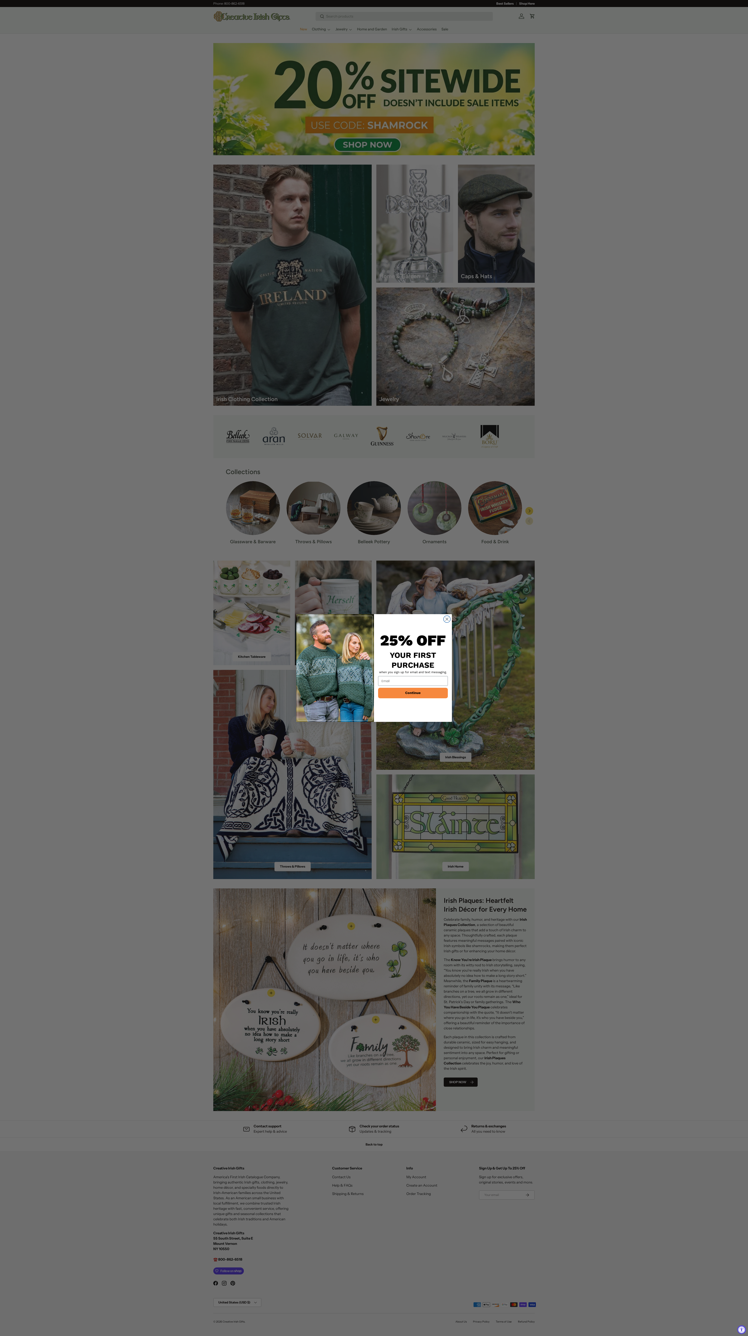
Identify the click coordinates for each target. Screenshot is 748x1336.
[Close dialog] (447, 619)
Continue (413, 693)
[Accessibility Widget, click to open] (741, 1329)
